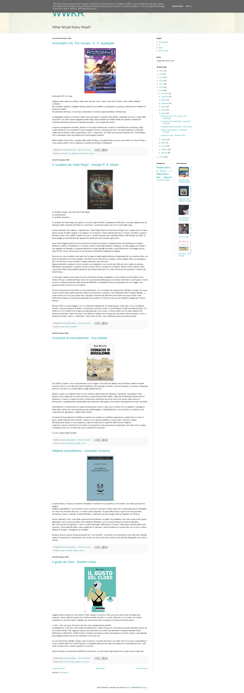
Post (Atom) (64, 673)
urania (167, 180)
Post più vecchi (141, 668)
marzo (163, 146)
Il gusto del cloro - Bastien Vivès (74, 562)
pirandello (69, 550)
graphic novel (79, 662)
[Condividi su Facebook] (103, 150)
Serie (161, 48)
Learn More (177, 6)
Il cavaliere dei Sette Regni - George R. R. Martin (85, 164)
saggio (75, 550)
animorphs (63, 153)
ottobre (164, 100)
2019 (161, 77)
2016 (161, 87)
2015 (161, 91)
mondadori (73, 326)
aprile (163, 143)
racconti (160, 180)
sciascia (81, 550)
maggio (164, 140)
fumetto (62, 443)
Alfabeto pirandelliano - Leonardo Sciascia (81, 451)
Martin (67, 326)
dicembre (165, 94)
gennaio (164, 153)
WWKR (68, 12)
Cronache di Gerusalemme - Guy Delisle (79, 338)
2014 (161, 157)
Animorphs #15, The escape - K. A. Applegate (83, 43)
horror (170, 171)
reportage (77, 443)
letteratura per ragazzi (86, 153)
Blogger (144, 687)
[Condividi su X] (101, 150)
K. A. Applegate (73, 153)
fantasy (163, 171)
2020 (161, 74)
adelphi (62, 550)
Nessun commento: (84, 150)
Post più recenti (59, 668)
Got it (189, 6)
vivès (87, 662)
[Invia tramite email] (95, 150)
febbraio (164, 149)
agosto (164, 107)
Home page (100, 668)
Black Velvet (64, 662)
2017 (161, 84)
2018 (161, 81)
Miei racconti (163, 51)
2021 (161, 71)
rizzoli (83, 443)
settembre (165, 103)
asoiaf (62, 326)
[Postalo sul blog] (98, 150)
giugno (164, 113)
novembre (165, 97)
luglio (163, 110)
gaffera (128, 687)
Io (159, 45)
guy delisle (69, 443)
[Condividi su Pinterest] (106, 150)
